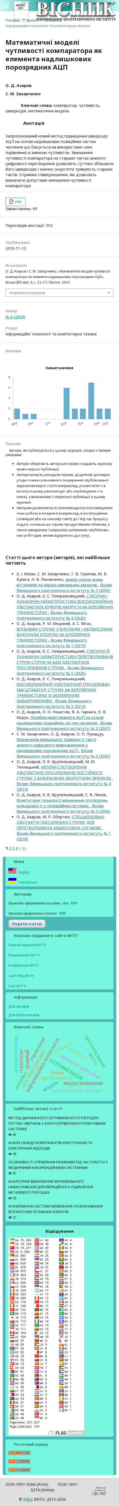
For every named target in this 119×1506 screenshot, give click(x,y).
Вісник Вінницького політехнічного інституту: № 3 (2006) (63, 808)
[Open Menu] (5, 5)
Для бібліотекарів (24, 1014)
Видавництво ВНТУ (24, 955)
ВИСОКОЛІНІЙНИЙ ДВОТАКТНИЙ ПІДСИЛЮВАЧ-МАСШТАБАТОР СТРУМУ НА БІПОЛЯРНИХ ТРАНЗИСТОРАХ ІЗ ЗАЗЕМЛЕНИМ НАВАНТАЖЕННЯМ (64, 692)
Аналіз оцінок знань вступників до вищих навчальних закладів (60, 582)
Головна (13, 20)
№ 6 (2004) (52, 20)
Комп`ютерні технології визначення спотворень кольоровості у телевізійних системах (62, 803)
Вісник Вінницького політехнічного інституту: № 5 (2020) (60, 670)
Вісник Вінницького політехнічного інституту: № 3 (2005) (63, 753)
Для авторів (18, 1006)
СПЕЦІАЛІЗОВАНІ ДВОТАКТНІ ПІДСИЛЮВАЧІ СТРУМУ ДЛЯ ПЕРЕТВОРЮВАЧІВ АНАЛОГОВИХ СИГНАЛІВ (60, 822)
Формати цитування (27, 292)
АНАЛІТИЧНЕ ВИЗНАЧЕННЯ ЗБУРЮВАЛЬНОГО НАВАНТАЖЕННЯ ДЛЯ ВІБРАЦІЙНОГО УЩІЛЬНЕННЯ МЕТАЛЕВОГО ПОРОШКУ (50, 1187)
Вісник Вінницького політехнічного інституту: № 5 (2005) (64, 587)
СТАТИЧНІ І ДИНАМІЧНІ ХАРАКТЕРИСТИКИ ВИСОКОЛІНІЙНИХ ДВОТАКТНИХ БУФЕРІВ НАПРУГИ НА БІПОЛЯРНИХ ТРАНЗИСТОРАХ (65, 604)
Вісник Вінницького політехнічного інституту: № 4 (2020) (52, 615)
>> (24, 848)
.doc (65, 903)
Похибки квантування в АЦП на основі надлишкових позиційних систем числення (60, 720)
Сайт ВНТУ (17, 986)
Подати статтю (27, 923)
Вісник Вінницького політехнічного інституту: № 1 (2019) (52, 642)
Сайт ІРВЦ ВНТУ (21, 975)
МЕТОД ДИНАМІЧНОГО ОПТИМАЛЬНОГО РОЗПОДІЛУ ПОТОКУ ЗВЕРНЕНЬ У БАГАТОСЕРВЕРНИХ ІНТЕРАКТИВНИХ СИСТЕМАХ (57, 1123)
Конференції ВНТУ (23, 965)
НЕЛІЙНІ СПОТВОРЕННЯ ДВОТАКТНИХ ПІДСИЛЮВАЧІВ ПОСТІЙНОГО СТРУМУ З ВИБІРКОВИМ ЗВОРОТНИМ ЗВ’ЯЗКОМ (64, 772)
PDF (18, 201)
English (24, 872)
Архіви (32, 20)
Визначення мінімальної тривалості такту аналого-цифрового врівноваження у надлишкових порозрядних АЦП (56, 745)
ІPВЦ (28, 1499)
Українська (27, 882)
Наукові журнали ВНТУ (27, 945)
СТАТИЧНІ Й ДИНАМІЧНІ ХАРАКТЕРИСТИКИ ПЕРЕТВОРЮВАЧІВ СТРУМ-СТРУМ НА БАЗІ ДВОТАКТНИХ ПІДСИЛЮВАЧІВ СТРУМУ (65, 659)
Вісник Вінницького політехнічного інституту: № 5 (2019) (54, 703)
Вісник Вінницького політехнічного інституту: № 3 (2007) (64, 725)
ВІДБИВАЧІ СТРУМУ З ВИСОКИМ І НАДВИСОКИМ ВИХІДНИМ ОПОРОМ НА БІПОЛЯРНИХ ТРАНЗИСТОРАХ (64, 634)
